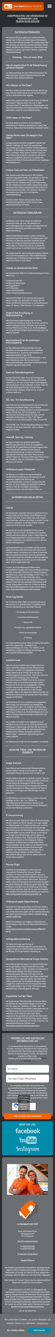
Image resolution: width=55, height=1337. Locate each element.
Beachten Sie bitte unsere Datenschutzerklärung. (27, 1307)
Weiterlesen (42, 1323)
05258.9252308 (29, 1246)
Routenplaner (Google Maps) (27, 1254)
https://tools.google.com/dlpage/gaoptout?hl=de (23, 894)
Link (15, 365)
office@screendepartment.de (27, 1241)
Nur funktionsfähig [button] (15, 1330)
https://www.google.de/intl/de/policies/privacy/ (23, 1026)
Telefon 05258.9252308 (27, 21)
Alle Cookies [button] (39, 1330)
